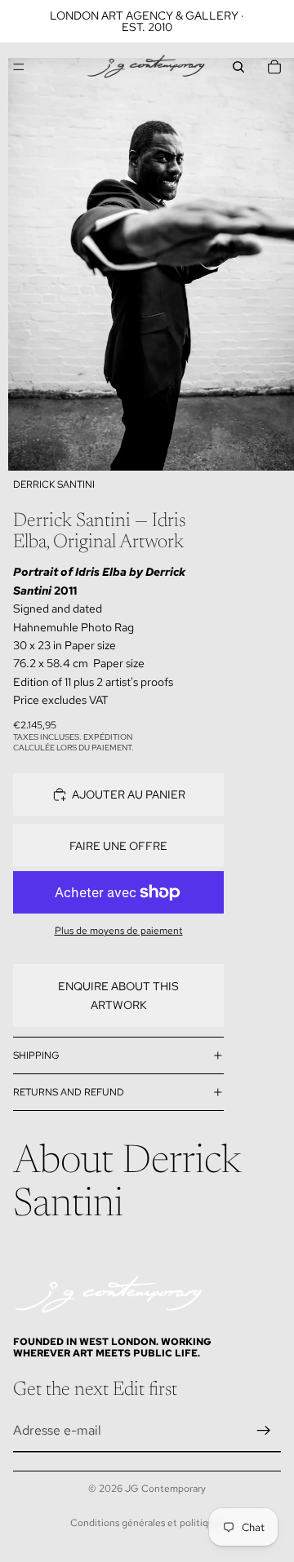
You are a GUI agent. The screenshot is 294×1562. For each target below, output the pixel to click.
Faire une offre (118, 846)
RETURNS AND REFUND (68, 1092)
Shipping (36, 1055)
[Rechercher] (238, 67)
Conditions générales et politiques (147, 1522)
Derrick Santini (54, 484)
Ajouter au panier (128, 794)
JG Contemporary (165, 1488)
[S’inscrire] (264, 1431)
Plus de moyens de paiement (119, 930)
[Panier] (274, 67)
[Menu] (19, 67)
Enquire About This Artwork (118, 995)
